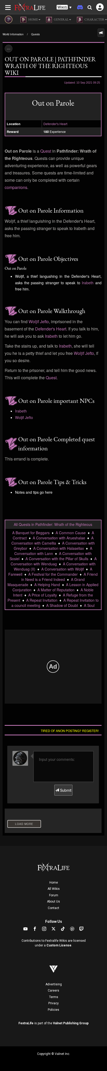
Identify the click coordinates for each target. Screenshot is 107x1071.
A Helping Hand (47, 584)
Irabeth (87, 282)
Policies (53, 1010)
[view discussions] (101, 33)
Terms (53, 997)
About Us (53, 901)
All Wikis (54, 889)
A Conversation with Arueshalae (59, 537)
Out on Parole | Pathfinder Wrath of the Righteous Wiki (50, 66)
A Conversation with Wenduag (54, 561)
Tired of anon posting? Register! (70, 730)
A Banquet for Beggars (31, 532)
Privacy (53, 1003)
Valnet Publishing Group (71, 1023)
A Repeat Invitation (41, 600)
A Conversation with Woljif (62, 569)
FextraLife (26, 1023)
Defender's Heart (55, 123)
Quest (45, 151)
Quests (35, 34)
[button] (64, 7)
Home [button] (33, 19)
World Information (13, 34)
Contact (53, 908)
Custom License (58, 945)
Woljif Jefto (39, 321)
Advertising (53, 984)
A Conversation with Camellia (52, 540)
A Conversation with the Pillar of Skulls (56, 558)
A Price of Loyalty (42, 595)
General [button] (61, 19)
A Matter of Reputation (56, 589)
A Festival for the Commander (53, 574)
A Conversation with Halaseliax (58, 548)
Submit (65, 790)
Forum (53, 895)
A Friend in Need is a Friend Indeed (59, 577)
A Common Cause (71, 532)
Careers (53, 990)
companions (16, 187)
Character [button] (94, 19)
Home (53, 882)
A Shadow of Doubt (62, 605)
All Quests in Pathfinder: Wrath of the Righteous (53, 524)
